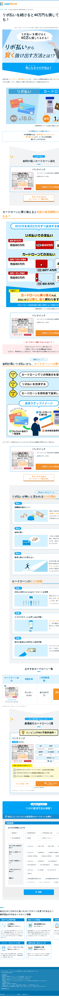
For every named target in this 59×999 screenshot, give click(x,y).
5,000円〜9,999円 (53, 852)
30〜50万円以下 (32, 865)
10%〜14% (41, 846)
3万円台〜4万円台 (47, 856)
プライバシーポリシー (10, 994)
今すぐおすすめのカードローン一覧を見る (39, 198)
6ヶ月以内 (40, 870)
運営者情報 (2, 994)
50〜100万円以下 (45, 865)
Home (1, 9)
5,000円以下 (41, 852)
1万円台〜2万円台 (32, 856)
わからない (31, 846)
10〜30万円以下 (52, 861)
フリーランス (31, 882)
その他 (56, 882)
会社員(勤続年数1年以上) (34, 878)
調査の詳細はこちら (5, 988)
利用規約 (19, 994)
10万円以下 (41, 861)
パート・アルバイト (44, 882)
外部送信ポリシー (26, 994)
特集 (6, 9)
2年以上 (30, 873)
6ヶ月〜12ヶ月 (52, 870)
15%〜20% (51, 846)
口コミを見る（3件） (23, 784)
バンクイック (39, 169)
